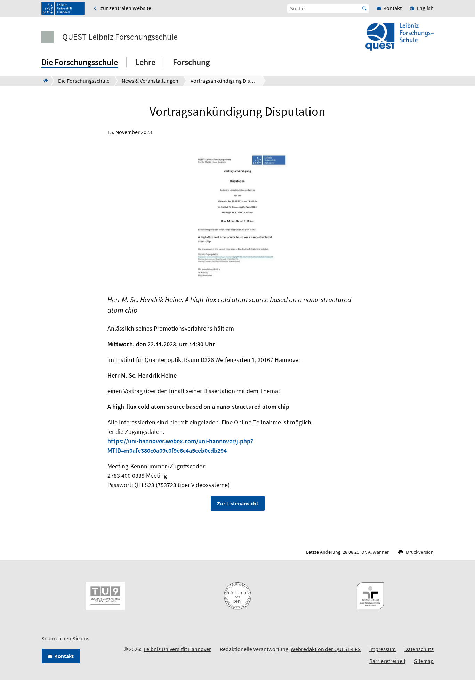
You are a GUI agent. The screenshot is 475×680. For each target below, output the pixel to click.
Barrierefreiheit (387, 660)
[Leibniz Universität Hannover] (63, 8)
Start (364, 8)
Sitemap (424, 660)
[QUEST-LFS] (43, 81)
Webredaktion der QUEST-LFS (326, 649)
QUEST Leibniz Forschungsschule (120, 37)
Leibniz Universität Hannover (177, 649)
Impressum (382, 649)
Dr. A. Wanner (375, 552)
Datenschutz (419, 649)
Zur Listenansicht (237, 503)
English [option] (425, 8)
